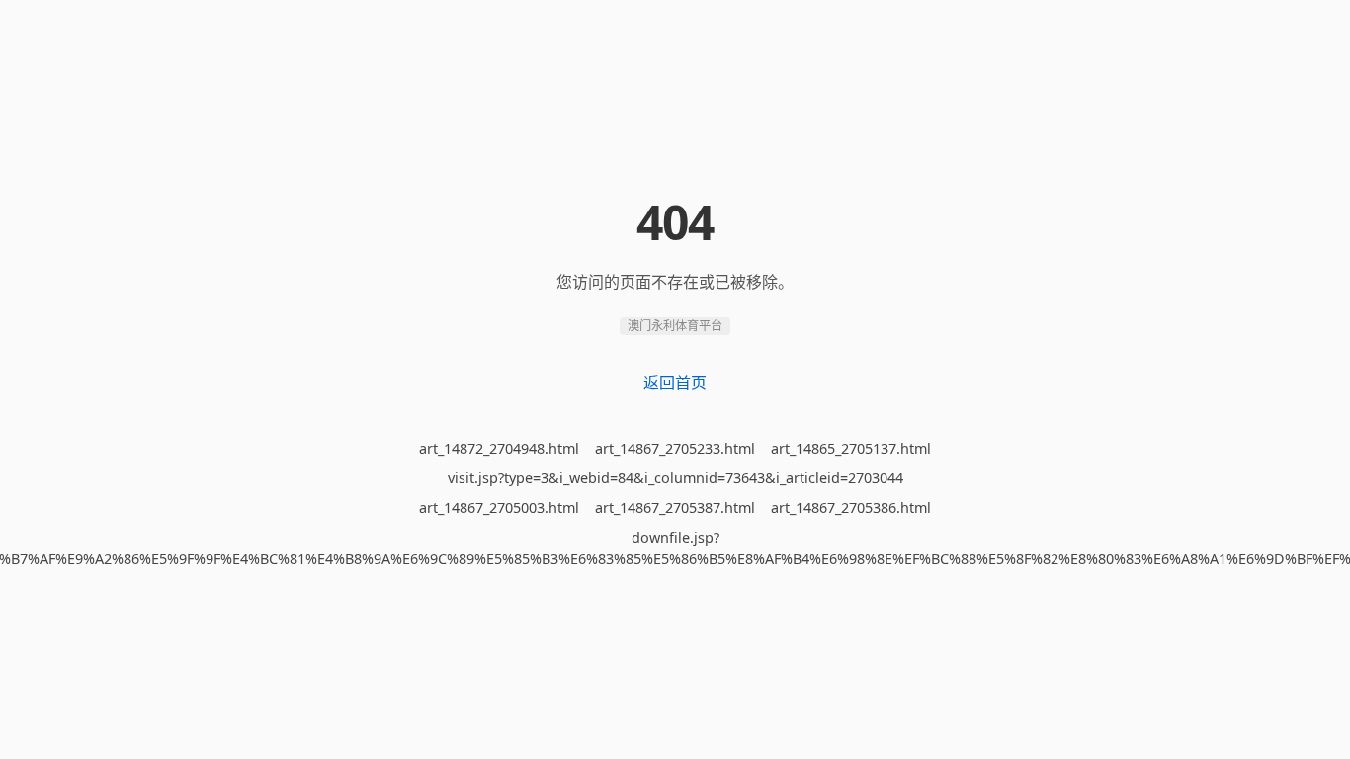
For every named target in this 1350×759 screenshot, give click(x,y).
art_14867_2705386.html (851, 507)
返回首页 (675, 382)
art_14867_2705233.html (675, 448)
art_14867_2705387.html (675, 507)
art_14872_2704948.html (499, 448)
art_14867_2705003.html (499, 507)
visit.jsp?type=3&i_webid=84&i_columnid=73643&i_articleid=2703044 (675, 477)
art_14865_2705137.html (851, 448)
